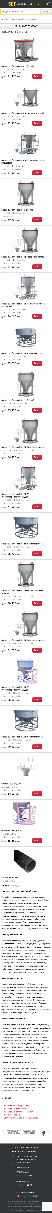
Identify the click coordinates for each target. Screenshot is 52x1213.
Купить (37, 76)
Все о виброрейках (12, 1115)
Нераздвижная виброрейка (16, 1106)
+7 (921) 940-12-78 (24, 1185)
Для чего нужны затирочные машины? (21, 1118)
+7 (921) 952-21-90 (24, 1176)
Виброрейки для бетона (15, 1109)
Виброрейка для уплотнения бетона (20, 1112)
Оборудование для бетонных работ (20, 19)
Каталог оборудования (25, 1148)
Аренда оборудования (24, 1151)
